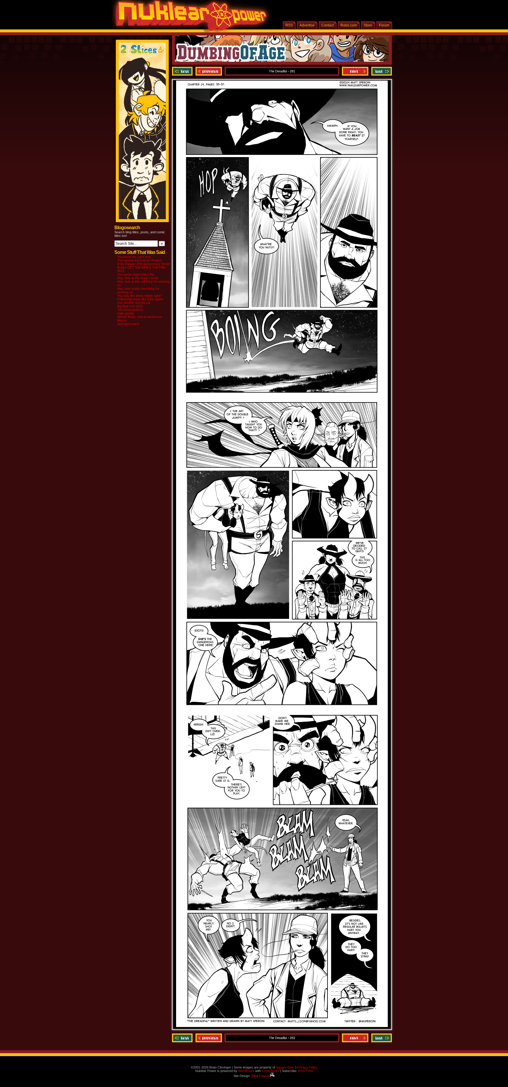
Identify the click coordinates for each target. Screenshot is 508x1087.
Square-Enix (285, 1067)
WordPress (246, 1071)
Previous (208, 71)
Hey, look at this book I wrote (137, 278)
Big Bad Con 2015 (130, 306)
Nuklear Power (189, 17)
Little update (125, 313)
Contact (327, 25)
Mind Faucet (260, 1076)
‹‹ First (183, 71)
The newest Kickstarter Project (139, 260)
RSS (289, 25)
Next (355, 71)
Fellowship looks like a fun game (140, 299)
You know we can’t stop (134, 257)
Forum (384, 25)
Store (368, 25)
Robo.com (348, 25)
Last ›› (381, 71)
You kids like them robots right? (139, 295)
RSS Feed (305, 1071)
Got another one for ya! (134, 302)
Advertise (307, 25)
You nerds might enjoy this (136, 274)
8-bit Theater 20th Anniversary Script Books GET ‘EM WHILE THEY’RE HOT (143, 267)
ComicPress (270, 1071)
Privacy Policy (307, 1067)
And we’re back (128, 324)
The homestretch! (130, 310)
